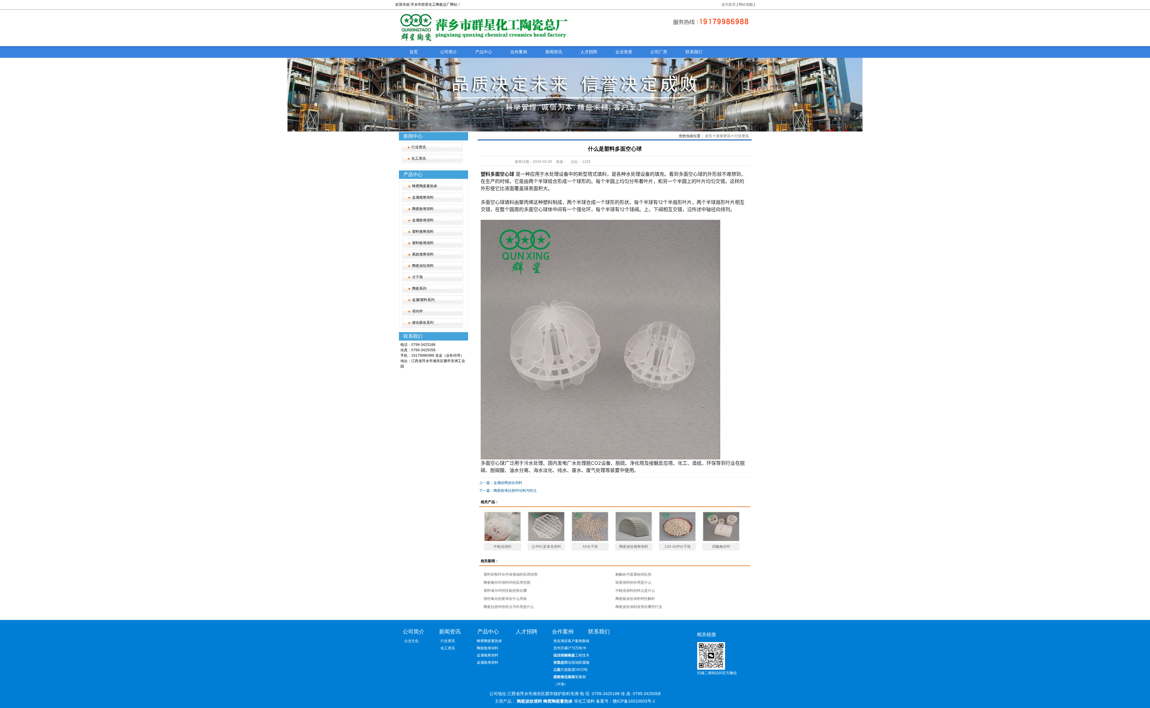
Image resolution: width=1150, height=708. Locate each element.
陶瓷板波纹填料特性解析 (635, 599)
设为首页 (728, 4)
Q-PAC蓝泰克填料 (546, 546)
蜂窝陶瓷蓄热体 (424, 186)
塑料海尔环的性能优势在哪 (505, 591)
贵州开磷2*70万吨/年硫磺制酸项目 (570, 649)
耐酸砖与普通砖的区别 (633, 574)
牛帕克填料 (503, 546)
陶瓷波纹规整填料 (633, 546)
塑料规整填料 (423, 231)
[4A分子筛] (590, 526)
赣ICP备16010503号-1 (634, 701)
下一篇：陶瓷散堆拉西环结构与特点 (508, 490)
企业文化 (411, 641)
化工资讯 (418, 158)
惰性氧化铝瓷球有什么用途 (505, 599)
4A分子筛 (590, 546)
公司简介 (448, 51)
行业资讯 (418, 147)
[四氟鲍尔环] (721, 526)
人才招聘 (588, 51)
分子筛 (417, 277)
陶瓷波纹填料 (423, 266)
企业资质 (623, 51)
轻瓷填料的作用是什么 (633, 582)
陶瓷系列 (419, 288)
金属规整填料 (423, 197)
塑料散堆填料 (423, 243)
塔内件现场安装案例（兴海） (569, 677)
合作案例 (518, 51)
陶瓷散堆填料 (423, 209)
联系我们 (694, 51)
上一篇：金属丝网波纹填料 (500, 483)
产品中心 (483, 51)
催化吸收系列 (423, 322)
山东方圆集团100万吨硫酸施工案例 (570, 670)
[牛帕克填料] (502, 526)
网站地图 (746, 4)
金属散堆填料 (423, 220)
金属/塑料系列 (423, 300)
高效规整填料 (423, 254)
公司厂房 (658, 51)
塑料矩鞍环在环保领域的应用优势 (511, 574)
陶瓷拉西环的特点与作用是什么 (509, 607)
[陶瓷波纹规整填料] (633, 526)
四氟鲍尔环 (721, 546)
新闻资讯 (553, 51)
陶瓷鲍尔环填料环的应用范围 (507, 582)
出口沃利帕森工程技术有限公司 (571, 656)
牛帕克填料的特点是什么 (635, 591)
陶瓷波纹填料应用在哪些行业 (638, 607)
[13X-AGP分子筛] (677, 526)
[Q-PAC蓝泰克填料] (546, 526)
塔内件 (417, 311)
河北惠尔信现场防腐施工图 (571, 663)
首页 (413, 51)
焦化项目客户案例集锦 (571, 641)
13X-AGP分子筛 (678, 546)
